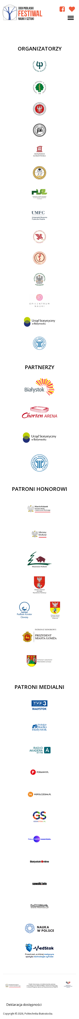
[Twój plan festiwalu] (72, 9)
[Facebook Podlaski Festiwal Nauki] (62, 9)
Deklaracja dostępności (24, 1004)
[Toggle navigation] (70, 18)
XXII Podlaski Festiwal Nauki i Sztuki (22, 12)
